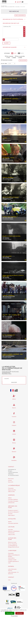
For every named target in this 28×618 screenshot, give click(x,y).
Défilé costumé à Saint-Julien (10, 197)
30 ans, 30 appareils (12, 543)
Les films (11, 526)
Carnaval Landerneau (8, 295)
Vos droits (10, 513)
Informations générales (13, 523)
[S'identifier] (19, 2)
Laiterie (4, 138)
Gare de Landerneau (8, 177)
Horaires (10, 480)
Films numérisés (9, 56)
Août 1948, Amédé (6, 256)
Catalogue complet (12, 559)
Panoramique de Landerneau (10, 98)
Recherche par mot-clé (14, 23)
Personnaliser (14, 616)
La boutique (12, 550)
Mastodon (14, 451)
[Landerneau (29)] (13, 26)
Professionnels (11, 532)
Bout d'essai (5, 118)
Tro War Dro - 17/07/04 (8, 157)
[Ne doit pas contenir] (24, 34)
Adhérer (10, 497)
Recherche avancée (14, 47)
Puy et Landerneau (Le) (8, 335)
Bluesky (14, 442)
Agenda (9, 521)
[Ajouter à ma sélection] (25, 83)
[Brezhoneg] (22, 2)
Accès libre (10, 529)
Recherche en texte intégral (14, 19)
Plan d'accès (11, 478)
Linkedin (14, 434)
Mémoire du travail (12, 542)
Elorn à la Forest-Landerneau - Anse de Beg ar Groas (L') (12, 355)
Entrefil (11, 566)
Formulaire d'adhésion (13, 499)
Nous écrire (10, 481)
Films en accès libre (20, 56)
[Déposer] (17, 2)
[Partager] (20, 2)
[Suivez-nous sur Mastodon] (14, 448)
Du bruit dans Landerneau (9, 216)
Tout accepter (9, 613)
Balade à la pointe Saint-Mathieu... (11, 236)
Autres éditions (11, 558)
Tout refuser (19, 613)
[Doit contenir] (24, 31)
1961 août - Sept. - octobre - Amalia (11, 314)
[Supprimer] (24, 29)
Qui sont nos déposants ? (13, 512)
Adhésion (11, 495)
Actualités (12, 518)
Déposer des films (12, 489)
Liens (9, 579)
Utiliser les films (11, 491)
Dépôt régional (11, 515)
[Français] (12, 390)
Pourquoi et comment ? (13, 510)
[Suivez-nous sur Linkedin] (14, 431)
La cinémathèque (14, 485)
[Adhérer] (16, 2)
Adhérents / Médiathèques (14, 531)
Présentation (11, 488)
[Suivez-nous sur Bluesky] (14, 440)
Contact (11, 466)
